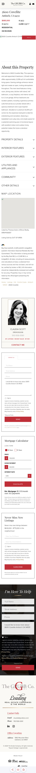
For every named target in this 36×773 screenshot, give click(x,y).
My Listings (9, 339)
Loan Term (9, 446)
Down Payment (10, 463)
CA (15, 282)
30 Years (10, 450)
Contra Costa (21, 282)
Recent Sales (19, 339)
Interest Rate (10, 472)
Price (6, 454)
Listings (9, 282)
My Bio (27, 339)
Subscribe (18, 567)
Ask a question (33, 4)
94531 (5, 285)
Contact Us (11, 357)
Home (4, 282)
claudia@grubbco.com (21, 718)
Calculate (18, 484)
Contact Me (18, 344)
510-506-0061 (18, 335)
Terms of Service (12, 427)
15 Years (19, 450)
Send (18, 419)
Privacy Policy (20, 411)
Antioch (30, 282)
